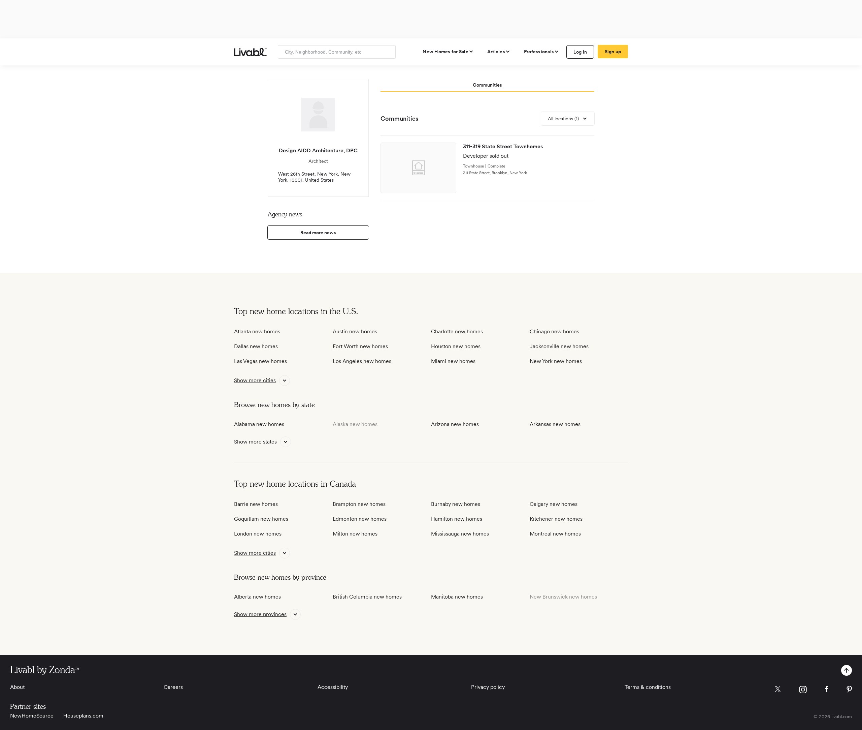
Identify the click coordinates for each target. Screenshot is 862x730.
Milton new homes (355, 533)
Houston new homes (455, 346)
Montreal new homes (555, 533)
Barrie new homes (256, 504)
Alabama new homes (259, 424)
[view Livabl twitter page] (777, 690)
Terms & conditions (648, 687)
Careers (173, 687)
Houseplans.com (83, 715)
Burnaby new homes (455, 504)
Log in (580, 52)
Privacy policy (488, 687)
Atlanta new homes (257, 331)
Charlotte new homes (457, 331)
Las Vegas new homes (260, 361)
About (17, 687)
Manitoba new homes (457, 597)
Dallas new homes (256, 346)
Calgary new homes (553, 504)
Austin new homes (355, 331)
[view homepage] (250, 52)
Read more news (318, 232)
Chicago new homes (554, 331)
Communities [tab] (487, 85)
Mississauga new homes (460, 533)
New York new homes (556, 361)
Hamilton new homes (456, 519)
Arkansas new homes (555, 424)
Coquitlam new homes (261, 519)
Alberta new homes (257, 597)
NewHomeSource (32, 715)
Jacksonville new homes (559, 346)
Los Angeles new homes (362, 361)
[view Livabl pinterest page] (849, 690)
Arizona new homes (455, 424)
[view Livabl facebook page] (826, 690)
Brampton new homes (359, 504)
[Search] (388, 52)
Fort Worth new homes (360, 346)
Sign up (613, 51)
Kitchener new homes (556, 519)
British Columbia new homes (367, 597)
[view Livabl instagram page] (803, 691)
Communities (399, 118)
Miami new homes (453, 361)
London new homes (257, 533)
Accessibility (333, 687)
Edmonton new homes (360, 519)
